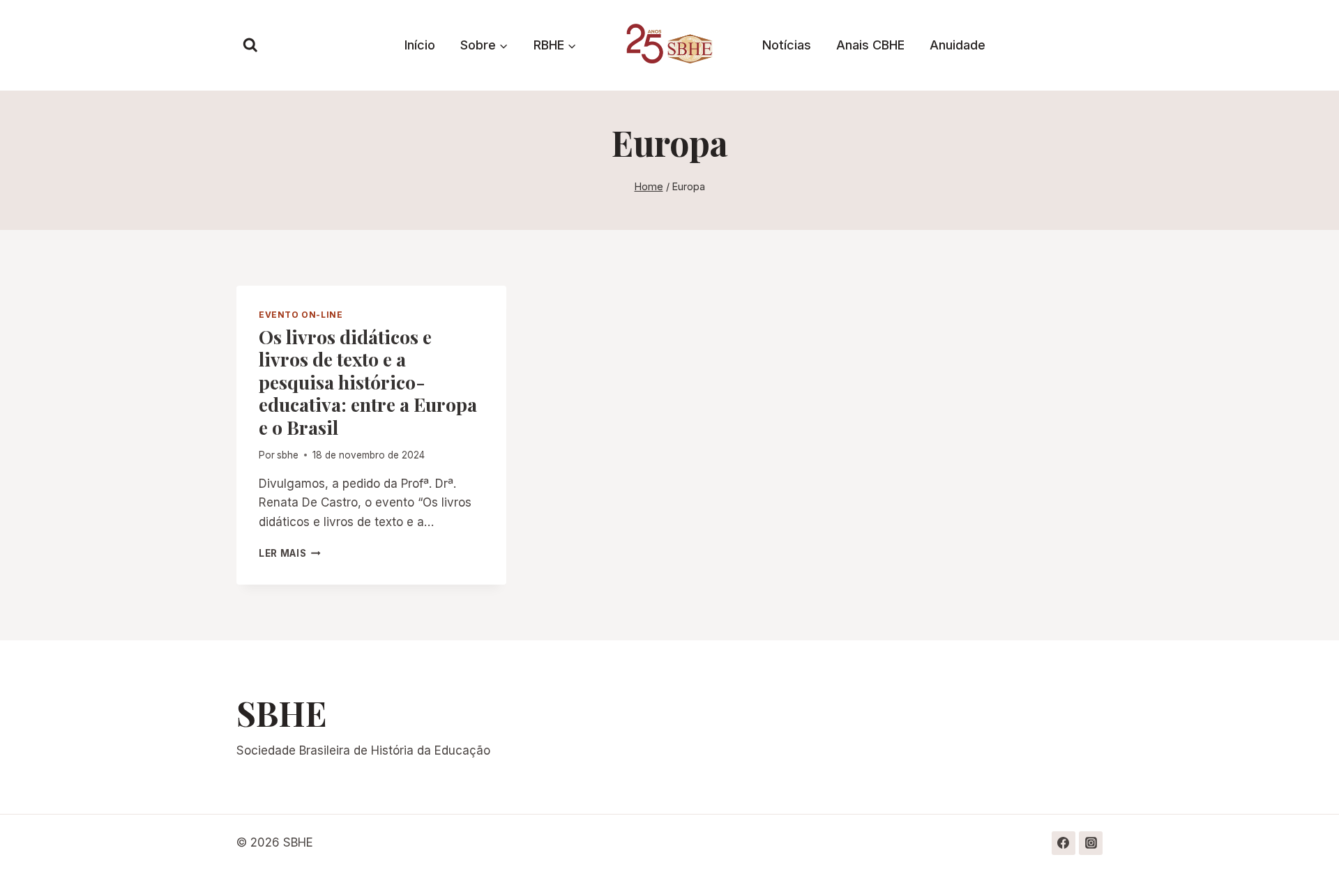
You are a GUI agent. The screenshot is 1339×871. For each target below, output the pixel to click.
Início (419, 45)
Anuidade (957, 45)
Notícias (786, 45)
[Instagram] (1091, 843)
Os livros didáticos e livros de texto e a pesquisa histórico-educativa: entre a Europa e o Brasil (368, 382)
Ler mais (290, 553)
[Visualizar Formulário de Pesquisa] (250, 45)
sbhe (287, 455)
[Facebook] (1063, 843)
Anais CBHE (870, 45)
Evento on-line (300, 314)
